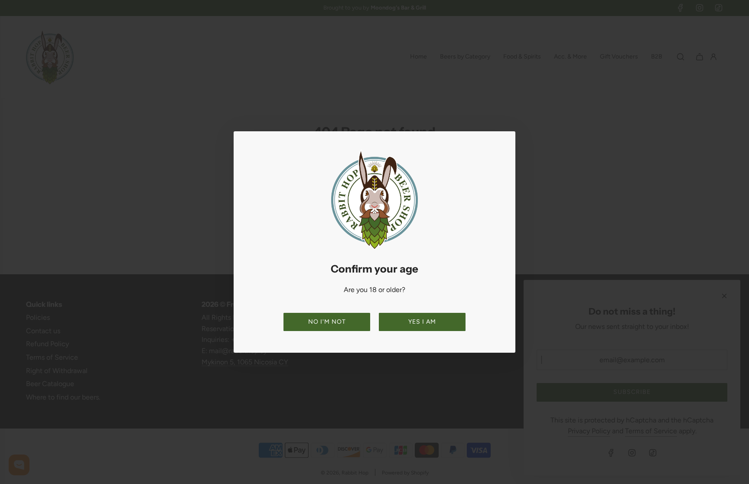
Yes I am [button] (422, 321)
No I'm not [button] (327, 321)
